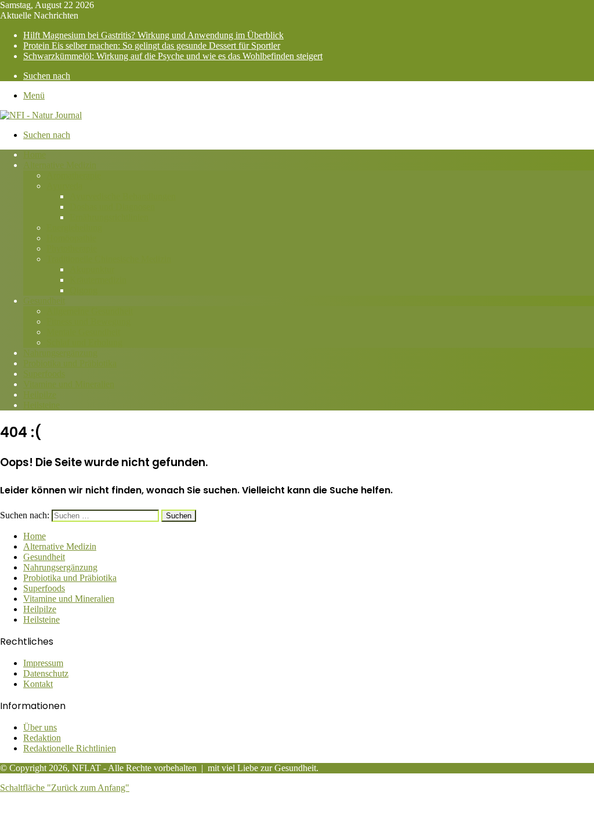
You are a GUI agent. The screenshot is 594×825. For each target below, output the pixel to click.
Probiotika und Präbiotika (70, 363)
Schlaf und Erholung (84, 342)
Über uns (40, 727)
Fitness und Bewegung (88, 321)
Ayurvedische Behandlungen (123, 196)
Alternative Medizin (59, 165)
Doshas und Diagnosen (112, 207)
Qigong (83, 290)
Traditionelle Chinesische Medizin (108, 259)
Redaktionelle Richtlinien (69, 748)
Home (34, 154)
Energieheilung (74, 227)
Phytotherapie (71, 248)
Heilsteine (41, 405)
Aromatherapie (73, 175)
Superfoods (44, 374)
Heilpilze (39, 394)
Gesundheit (44, 301)
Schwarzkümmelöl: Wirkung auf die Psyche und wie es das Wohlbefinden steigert (173, 56)
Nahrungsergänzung (60, 353)
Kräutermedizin (98, 280)
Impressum (43, 663)
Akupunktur (92, 269)
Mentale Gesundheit (83, 332)
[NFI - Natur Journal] (41, 115)
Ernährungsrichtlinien (109, 217)
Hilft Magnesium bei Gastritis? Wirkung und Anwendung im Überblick (153, 35)
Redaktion (42, 738)
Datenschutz (45, 673)
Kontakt (38, 684)
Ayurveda (64, 186)
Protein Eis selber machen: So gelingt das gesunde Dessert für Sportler (151, 45)
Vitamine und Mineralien (68, 384)
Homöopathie (71, 238)
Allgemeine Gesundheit (89, 311)
